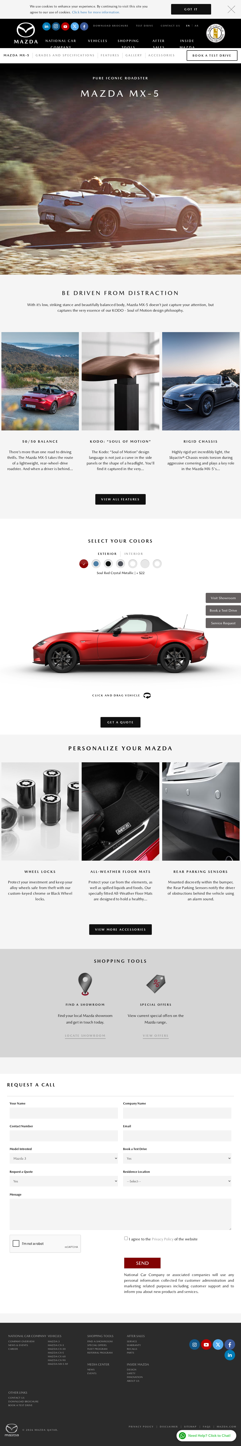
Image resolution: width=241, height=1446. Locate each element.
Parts (130, 1352)
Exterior (107, 554)
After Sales (159, 42)
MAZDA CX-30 (57, 1348)
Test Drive (144, 25)
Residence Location (136, 1172)
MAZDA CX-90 (57, 1360)
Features (110, 55)
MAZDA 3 (54, 1341)
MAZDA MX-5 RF (58, 1363)
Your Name (17, 1103)
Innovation (135, 1377)
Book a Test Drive (223, 610)
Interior (134, 554)
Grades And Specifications (65, 55)
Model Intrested (21, 1149)
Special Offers (97, 1345)
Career (13, 1348)
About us (133, 1380)
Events (91, 1373)
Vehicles (97, 41)
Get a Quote (120, 722)
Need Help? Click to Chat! (209, 1436)
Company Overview (21, 1341)
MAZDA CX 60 (57, 1356)
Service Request (223, 623)
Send (142, 1263)
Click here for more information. (96, 12)
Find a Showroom (99, 1341)
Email (127, 1126)
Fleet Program (97, 1348)
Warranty (134, 1345)
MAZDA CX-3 (56, 1345)
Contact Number (21, 1126)
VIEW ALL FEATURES (120, 499)
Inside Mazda (187, 42)
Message (15, 1194)
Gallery (133, 55)
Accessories (161, 55)
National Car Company (60, 42)
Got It (191, 9)
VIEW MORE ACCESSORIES (120, 929)
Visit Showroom (223, 598)
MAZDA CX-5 (56, 1352)
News (91, 1369)
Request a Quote (21, 1172)
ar (197, 25)
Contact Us (170, 25)
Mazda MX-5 (17, 55)
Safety (131, 1373)
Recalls (132, 1348)
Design (131, 1369)
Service (132, 1341)
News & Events (18, 1345)
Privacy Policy (163, 1239)
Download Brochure (111, 25)
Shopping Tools (128, 42)
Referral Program (99, 1352)
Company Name (134, 1103)
